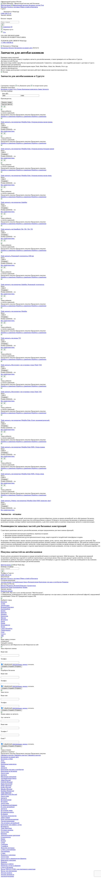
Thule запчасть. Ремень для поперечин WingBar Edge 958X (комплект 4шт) (26, 500)
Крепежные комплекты (30, 89)
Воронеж (4, 602)
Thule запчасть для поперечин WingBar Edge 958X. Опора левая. (22, 474)
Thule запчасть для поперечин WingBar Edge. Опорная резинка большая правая (27, 149)
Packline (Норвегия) (7, 791)
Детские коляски (6, 873)
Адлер (3, 603)
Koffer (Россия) (6, 787)
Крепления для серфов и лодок (11, 824)
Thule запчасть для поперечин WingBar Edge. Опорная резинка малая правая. (27, 122)
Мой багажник (6, 5)
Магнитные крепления (8, 776)
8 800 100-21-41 (6, 13)
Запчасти (46, 89)
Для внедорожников (7, 821)
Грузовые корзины (7, 830)
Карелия (3, 612)
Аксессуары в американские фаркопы (13, 858)
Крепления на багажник (9, 771)
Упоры (19, 89)
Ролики (3, 841)
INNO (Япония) (6, 785)
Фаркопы (65, 582)
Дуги (15, 89)
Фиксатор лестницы (7, 848)
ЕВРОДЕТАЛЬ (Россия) (9, 794)
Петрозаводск (5, 625)
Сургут (3, 634)
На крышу (4, 801)
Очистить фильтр (7, 104)
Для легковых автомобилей (10, 823)
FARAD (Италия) (7, 782)
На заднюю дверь (7, 810)
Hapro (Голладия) (6, 784)
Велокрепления (33, 582)
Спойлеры (4, 844)
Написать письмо (7, 591)
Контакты (34, 7)
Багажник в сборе (7, 89)
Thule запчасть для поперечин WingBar (14, 311)
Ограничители (6, 837)
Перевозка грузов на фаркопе (11, 865)
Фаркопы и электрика (8, 855)
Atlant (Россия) (6, 780)
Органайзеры (5, 851)
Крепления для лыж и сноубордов (50, 582)
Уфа (2, 635)
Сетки (3, 842)
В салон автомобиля (7, 807)
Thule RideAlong (6, 828)
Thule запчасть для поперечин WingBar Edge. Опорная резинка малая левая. (26, 175)
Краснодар (4, 587)
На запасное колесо (7, 812)
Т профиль (4, 846)
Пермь (3, 623)
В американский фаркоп (9, 805)
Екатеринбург (17, 587)
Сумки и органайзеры (8, 849)
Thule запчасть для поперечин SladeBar (14, 202)
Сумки (3, 853)
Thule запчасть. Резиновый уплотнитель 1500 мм (17, 256)
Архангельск (31, 585)
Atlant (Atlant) (5, 817)
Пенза (3, 621)
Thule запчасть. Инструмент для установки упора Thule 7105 (21, 392)
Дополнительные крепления (10, 835)
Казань (25, 587)
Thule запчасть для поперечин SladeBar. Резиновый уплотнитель (22, 284)
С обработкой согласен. (18, 664)
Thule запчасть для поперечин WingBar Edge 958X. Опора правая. (23, 447)
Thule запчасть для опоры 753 (11, 338)
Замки (40, 89)
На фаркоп (4, 814)
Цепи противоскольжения (9, 819)
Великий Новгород (20, 585)
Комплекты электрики (8, 860)
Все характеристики (8, 131)
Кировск (4, 614)
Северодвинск (5, 630)
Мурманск (9, 585)
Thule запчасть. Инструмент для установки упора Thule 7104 (21, 365)
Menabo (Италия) (6, 789)
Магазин (4, 7)
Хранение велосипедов (8, 816)
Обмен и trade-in (25, 7)
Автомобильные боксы (20, 582)
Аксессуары (5, 773)
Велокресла (5, 826)
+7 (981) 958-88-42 (7, 42)
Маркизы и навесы (7, 864)
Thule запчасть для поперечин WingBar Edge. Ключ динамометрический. (25, 420)
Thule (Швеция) (6, 792)
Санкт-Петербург (6, 628)
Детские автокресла (7, 874)
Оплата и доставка (13, 7)
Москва (3, 585)
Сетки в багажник (7, 867)
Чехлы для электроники (9, 871)
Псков (10, 587)
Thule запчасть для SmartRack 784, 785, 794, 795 (17, 229)
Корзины (4, 833)
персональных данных (20, 664)
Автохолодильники (7, 876)
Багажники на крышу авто (10, 757)
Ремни (3, 839)
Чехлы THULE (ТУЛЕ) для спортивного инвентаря (18, 869)
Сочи (2, 632)
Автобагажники (6, 582)
